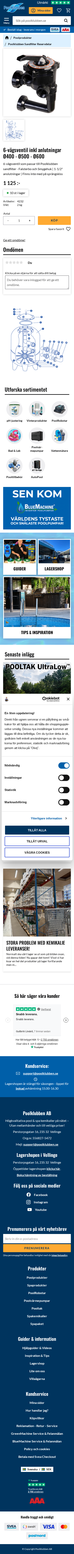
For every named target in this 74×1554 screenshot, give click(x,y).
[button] (6, 20)
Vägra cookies (37, 852)
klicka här (53, 1168)
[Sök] (66, 20)
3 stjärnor (14, 262)
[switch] (63, 778)
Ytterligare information (46, 818)
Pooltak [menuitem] (37, 1308)
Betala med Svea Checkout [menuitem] (37, 1456)
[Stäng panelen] (68, 699)
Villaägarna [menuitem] (37, 1379)
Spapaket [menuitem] (37, 1324)
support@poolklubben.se (40, 1073)
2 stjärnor (10, 262)
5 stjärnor (21, 262)
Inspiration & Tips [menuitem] (37, 1355)
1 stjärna (7, 262)
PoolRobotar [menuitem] (37, 1293)
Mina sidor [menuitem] (37, 1402)
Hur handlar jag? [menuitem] (37, 1410)
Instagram (41, 1202)
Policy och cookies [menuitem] (37, 1449)
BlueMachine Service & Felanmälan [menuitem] (37, 1441)
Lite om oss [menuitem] (37, 1371)
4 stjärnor (17, 262)
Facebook (41, 1195)
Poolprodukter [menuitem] (37, 1277)
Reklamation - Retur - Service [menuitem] (37, 1426)
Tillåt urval (37, 841)
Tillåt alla (37, 830)
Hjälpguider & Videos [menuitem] (37, 1348)
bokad (20, 1088)
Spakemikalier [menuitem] (37, 1316)
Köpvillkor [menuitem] (37, 1418)
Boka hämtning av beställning (37, 1175)
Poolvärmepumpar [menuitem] (37, 1300)
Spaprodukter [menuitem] (37, 1285)
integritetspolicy (59, 1255)
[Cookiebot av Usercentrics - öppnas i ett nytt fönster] (44, 699)
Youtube (41, 1209)
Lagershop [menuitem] (37, 1363)
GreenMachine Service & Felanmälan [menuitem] (37, 1433)
